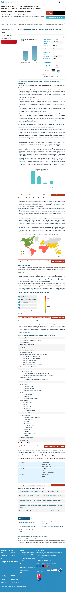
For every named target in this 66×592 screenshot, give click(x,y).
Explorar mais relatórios (36, 518)
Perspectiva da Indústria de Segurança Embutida (52, 526)
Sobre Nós (3, 565)
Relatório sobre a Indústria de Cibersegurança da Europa (29, 530)
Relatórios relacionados (24, 518)
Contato (55, 1)
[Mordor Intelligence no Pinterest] (45, 566)
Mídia (2, 570)
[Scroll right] (64, 24)
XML (2, 558)
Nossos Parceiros (14, 568)
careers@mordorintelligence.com (43, 560)
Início (2, 552)
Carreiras (3, 579)
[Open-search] (63, 2)
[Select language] (59, 2)
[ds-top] (55, 17)
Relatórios (50, 1)
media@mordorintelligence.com (27, 573)
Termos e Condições (15, 579)
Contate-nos (4, 555)
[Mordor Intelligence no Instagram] (48, 566)
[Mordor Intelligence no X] (43, 566)
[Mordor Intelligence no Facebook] (40, 566)
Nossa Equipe (14, 565)
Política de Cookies (15, 582)
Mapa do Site (13, 555)
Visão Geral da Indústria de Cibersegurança (28, 526)
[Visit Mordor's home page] (8, 2)
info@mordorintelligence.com (28, 567)
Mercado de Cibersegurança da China (27, 522)
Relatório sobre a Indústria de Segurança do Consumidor (51, 522)
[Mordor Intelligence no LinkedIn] (37, 566)
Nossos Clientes (4, 568)
